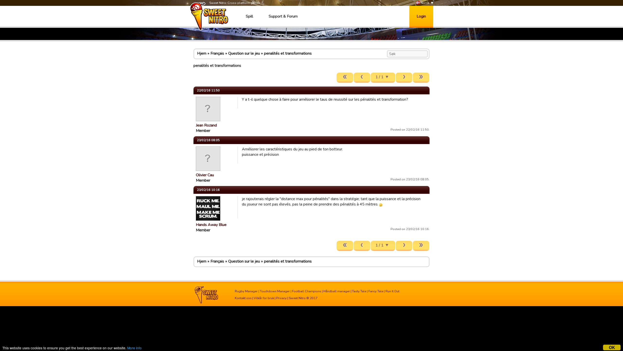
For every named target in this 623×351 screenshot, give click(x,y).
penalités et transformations (288, 53)
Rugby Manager (246, 291)
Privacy (281, 298)
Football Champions (306, 291)
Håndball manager (336, 291)
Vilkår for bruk (264, 298)
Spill (249, 16)
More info (134, 347)
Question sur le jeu (244, 53)
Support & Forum (283, 16)
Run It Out (392, 291)
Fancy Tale (375, 291)
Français (217, 53)
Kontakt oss (243, 298)
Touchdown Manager (275, 291)
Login (421, 16)
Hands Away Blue (211, 224)
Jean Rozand (206, 125)
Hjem (201, 53)
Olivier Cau (205, 175)
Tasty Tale (359, 291)
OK (612, 347)
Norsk (424, 3)
